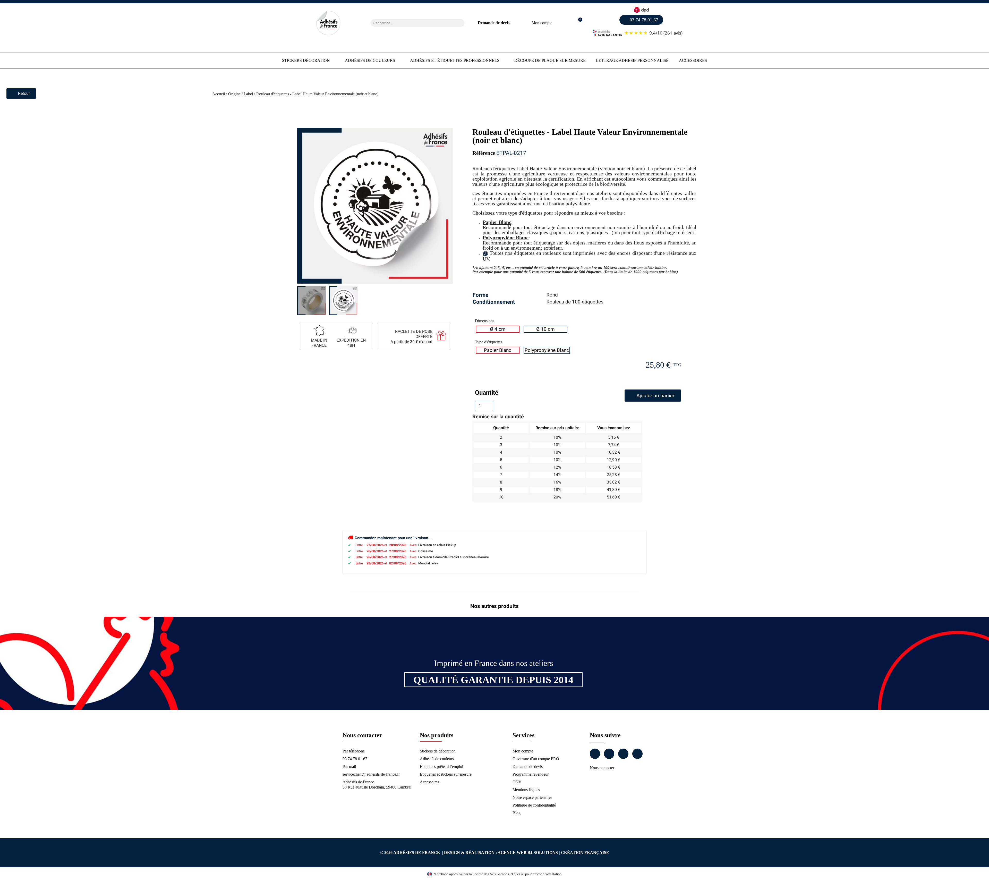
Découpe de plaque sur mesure (550, 60)
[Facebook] (595, 754)
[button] (577, 23)
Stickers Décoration (306, 60)
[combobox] (411, 23)
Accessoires (693, 60)
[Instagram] (609, 754)
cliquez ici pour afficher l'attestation (535, 874)
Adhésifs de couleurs (370, 60)
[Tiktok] (637, 754)
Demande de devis (493, 23)
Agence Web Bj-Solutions (528, 852)
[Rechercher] (460, 23)
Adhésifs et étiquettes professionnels (454, 60)
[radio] (497, 329)
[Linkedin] (623, 754)
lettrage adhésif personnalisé (632, 60)
